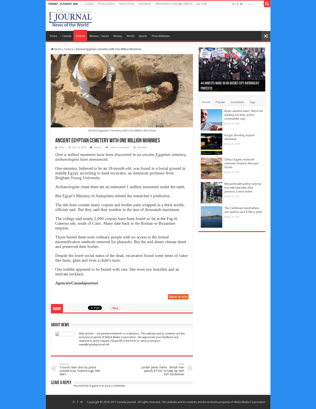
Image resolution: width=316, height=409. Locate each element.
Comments (237, 102)
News (62, 147)
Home (57, 49)
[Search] (267, 4)
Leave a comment (119, 147)
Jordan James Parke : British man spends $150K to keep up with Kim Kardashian (162, 369)
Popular (220, 102)
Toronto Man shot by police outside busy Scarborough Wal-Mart (80, 369)
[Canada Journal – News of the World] (70, 18)
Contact (89, 3)
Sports (143, 36)
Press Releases (161, 36)
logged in (95, 385)
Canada (66, 36)
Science (80, 36)
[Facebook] (237, 4)
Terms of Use (127, 3)
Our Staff (201, 3)
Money (118, 36)
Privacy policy (106, 3)
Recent (206, 102)
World (130, 36)
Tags (252, 102)
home (53, 36)
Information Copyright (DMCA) (174, 3)
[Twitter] (241, 4)
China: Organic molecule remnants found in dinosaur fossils (241, 163)
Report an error (178, 296)
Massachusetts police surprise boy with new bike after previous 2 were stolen (242, 187)
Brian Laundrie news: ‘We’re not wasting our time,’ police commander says (243, 114)
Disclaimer (145, 3)
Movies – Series (99, 36)
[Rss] (233, 4)
